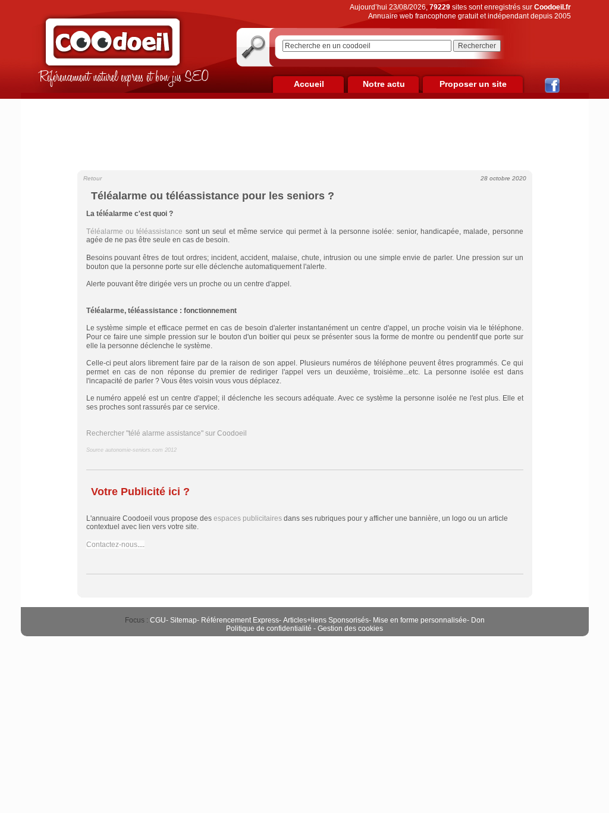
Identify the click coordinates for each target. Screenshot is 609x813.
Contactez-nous (111, 544)
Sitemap (183, 620)
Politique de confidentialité (269, 628)
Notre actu (384, 84)
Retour (92, 178)
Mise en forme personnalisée (420, 620)
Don (478, 620)
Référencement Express (240, 620)
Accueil (309, 84)
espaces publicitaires (248, 518)
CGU (158, 620)
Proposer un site (473, 84)
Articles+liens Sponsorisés (326, 620)
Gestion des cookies (350, 628)
